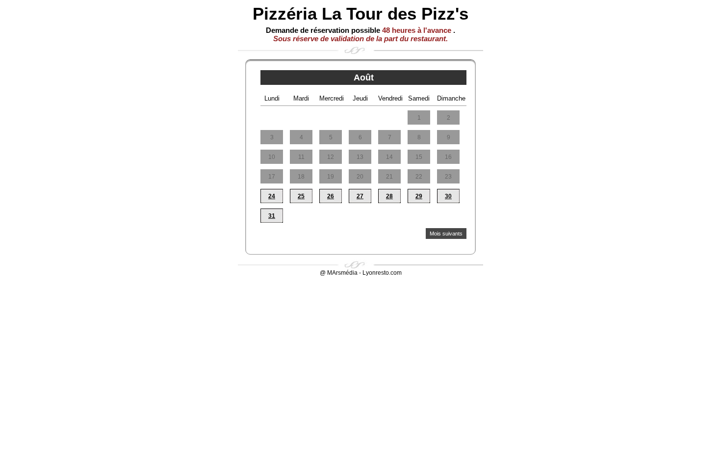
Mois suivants (446, 233)
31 (271, 215)
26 (330, 196)
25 (301, 196)
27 (360, 196)
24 (271, 196)
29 (418, 196)
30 (448, 196)
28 (389, 196)
